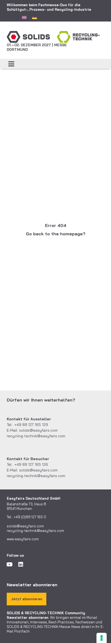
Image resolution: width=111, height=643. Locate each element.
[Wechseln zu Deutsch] (34, 17)
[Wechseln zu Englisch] (24, 17)
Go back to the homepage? (55, 233)
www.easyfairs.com (23, 539)
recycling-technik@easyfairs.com (36, 436)
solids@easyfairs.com (38, 430)
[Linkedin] (20, 564)
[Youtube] (9, 564)
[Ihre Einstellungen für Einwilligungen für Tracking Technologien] (101, 638)
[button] (11, 64)
